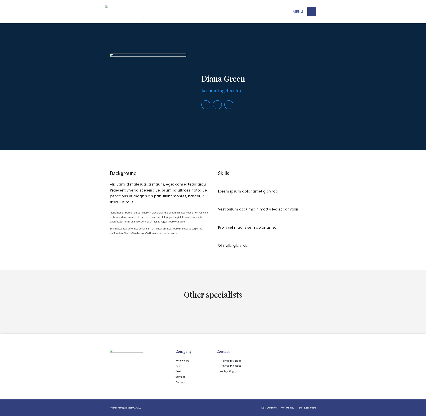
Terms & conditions (306, 407)
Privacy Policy (287, 407)
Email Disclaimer (269, 407)
